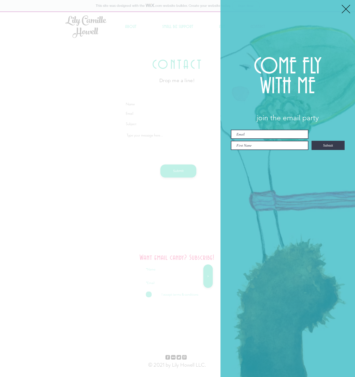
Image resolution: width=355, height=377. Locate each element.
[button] (346, 9)
